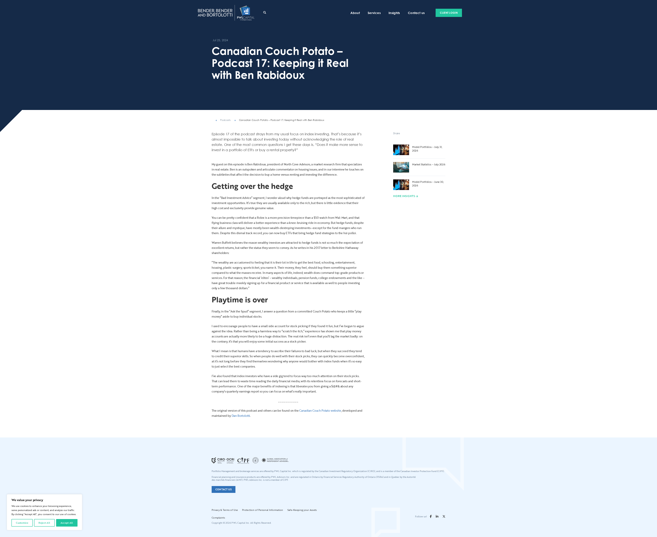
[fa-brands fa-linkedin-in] (437, 516)
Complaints (218, 517)
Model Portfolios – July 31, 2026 (427, 148)
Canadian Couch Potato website (320, 410)
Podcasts (225, 120)
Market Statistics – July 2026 (428, 164)
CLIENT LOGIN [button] (449, 12)
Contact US (223, 489)
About (355, 13)
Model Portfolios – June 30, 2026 (428, 183)
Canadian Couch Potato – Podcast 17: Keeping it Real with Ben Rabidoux (281, 120)
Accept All (67, 523)
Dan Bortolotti (241, 416)
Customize (22, 523)
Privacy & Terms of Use (225, 510)
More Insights (404, 196)
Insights (394, 13)
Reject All (44, 523)
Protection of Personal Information (262, 510)
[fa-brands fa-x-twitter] (443, 516)
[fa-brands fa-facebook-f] (431, 516)
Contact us (416, 13)
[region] (44, 512)
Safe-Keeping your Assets (302, 510)
